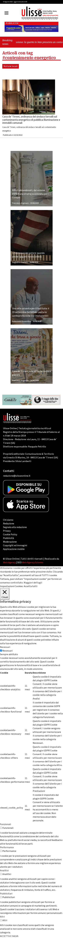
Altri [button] (2, 916)
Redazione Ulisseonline (21, 321)
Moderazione (10, 541)
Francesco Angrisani (20, 203)
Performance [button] (7, 847)
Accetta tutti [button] (30, 586)
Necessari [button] (5, 647)
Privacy (7, 531)
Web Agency (9, 562)
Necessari (7, 650)
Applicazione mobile (14, 549)
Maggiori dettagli (33, 582)
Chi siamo (8, 520)
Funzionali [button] (5, 824)
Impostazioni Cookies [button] (11, 586)
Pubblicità (8, 538)
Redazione (8, 523)
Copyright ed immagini (15, 545)
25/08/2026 (34, 203)
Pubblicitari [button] (6, 893)
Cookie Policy (10, 534)
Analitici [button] (4, 870)
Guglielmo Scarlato (20, 262)
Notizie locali (11, 66)
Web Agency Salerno (32, 562)
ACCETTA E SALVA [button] (9, 936)
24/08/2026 (34, 262)
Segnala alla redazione (15, 527)
